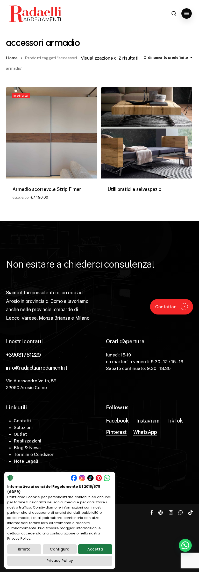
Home (12, 57)
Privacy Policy (59, 560)
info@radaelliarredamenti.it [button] (36, 368)
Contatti (22, 420)
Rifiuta (24, 549)
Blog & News (27, 447)
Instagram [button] (147, 421)
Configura (59, 549)
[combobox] (168, 57)
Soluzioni (23, 427)
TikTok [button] (175, 421)
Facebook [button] (117, 421)
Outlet (20, 434)
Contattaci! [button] (167, 306)
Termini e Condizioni (34, 454)
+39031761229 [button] (23, 355)
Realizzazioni (27, 441)
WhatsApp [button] (145, 432)
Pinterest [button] (116, 432)
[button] (186, 13)
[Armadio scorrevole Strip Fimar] (51, 132)
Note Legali (26, 461)
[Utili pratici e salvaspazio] (146, 132)
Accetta (95, 549)
